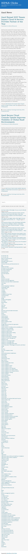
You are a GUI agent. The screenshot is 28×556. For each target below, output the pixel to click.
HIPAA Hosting (4, 384)
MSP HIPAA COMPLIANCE (6, 471)
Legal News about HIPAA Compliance (9, 457)
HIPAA (2, 351)
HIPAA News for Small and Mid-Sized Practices (11, 398)
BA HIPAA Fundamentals (6, 269)
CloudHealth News (5, 287)
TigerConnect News (5, 534)
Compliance (3, 292)
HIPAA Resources (5, 408)
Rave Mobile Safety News (6, 504)
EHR (2, 309)
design (2, 298)
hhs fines (3, 349)
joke (2, 443)
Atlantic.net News (5, 266)
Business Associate (5, 279)
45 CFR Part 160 (4, 255)
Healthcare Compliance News (7, 329)
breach (2, 276)
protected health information (7, 501)
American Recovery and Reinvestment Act (10, 264)
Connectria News (5, 295)
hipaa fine (3, 382)
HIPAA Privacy (4, 402)
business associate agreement (7, 280)
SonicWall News (4, 523)
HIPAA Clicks (9, 3)
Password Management (6, 480)
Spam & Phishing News (6, 524)
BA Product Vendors (5, 270)
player (2, 490)
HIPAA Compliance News (6, 367)
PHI (2, 486)
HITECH (3, 430)
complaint (3, 291)
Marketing (3, 463)
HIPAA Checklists (4, 361)
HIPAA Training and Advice (6, 415)
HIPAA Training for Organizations (8, 417)
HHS (2, 347)
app (2, 265)
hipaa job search (4, 387)
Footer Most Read (5, 318)
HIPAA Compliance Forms (6, 365)
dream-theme (4, 302)
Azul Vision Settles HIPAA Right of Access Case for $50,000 (13, 210)
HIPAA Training (4, 412)
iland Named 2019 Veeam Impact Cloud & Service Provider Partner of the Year (13, 20)
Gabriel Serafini (4, 320)
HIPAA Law (3, 391)
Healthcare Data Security (6, 335)
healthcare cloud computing (7, 328)
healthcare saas (4, 339)
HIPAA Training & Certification (7, 413)
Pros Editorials (4, 497)
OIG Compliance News (6, 474)
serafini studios (4, 512)
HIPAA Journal (14, 26)
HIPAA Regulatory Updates (7, 406)
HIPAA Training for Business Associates (9, 416)
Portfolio (15, 553)
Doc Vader (3, 301)
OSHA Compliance (5, 475)
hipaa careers (4, 360)
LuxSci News (4, 461)
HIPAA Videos (4, 421)
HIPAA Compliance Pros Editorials (8, 368)
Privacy (2, 494)
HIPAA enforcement (5, 380)
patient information (5, 483)
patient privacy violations (6, 485)
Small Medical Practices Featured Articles (10, 520)
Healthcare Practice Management (8, 338)
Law (2, 449)
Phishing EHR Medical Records (7, 487)
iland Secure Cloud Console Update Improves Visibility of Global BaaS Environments (13, 118)
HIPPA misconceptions (6, 428)
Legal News (3, 454)
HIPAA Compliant (5, 373)
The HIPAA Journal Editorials (7, 530)
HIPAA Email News (5, 377)
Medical (3, 465)
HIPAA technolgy (4, 410)
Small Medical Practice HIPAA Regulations (10, 519)
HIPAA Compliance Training (7, 372)
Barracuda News (4, 272)
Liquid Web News (5, 460)
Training (3, 538)
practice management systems (7, 493)
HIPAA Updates (4, 420)
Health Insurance (4, 325)
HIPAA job (3, 386)
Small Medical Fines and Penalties (8, 515)
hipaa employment (5, 379)
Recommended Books (6, 505)
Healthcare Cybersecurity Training (8, 332)
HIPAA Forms (4, 383)
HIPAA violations (4, 424)
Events (2, 313)
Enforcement (4, 312)
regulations (3, 507)
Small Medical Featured (6, 513)
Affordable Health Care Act (7, 261)
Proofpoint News (5, 496)
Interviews (3, 439)
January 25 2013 (4, 442)
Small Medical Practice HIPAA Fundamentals (10, 517)
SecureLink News (5, 509)
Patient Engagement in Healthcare (8, 482)
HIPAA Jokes (4, 390)
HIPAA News (4, 397)
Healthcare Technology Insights (8, 340)
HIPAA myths (4, 395)
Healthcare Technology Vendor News (14, 109)
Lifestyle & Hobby (5, 458)
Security (3, 511)
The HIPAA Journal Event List (7, 531)
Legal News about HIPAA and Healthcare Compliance (12, 456)
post (2, 491)
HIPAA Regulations (5, 405)
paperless (3, 479)
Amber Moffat (4, 262)
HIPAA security (4, 409)
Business (3, 277)
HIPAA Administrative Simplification (8, 353)
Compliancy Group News (6, 294)
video (2, 541)
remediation (3, 508)
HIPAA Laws (3, 393)
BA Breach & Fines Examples (7, 268)
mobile (2, 468)
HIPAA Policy (4, 401)
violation (3, 542)
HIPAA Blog (3, 356)
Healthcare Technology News (7, 342)
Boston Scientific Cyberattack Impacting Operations (12, 247)
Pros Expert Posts (5, 498)
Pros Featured (4, 500)
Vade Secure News (5, 539)
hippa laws (3, 426)
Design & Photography (6, 299)
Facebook (3, 314)
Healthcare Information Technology (8, 336)
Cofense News (4, 288)
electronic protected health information (9, 310)
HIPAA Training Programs (6, 419)
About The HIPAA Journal (6, 258)
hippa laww (3, 427)
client (2, 284)
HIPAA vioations (4, 423)
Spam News (3, 526)
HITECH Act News (5, 432)
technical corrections (5, 528)
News (2, 472)
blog (2, 275)
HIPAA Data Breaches (6, 375)
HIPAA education (4, 376)
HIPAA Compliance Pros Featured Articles (10, 371)
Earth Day (3, 305)
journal (2, 446)
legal (2, 453)
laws (2, 450)
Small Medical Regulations (6, 522)
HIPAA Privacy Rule (5, 404)
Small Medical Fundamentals (7, 516)
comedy (3, 290)
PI (1, 489)
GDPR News (4, 323)
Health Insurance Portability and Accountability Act (11, 327)
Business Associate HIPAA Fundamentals (10, 281)
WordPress (9, 553)
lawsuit (2, 452)
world (2, 545)
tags (2, 527)
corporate (3, 297)
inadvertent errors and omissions (8, 435)
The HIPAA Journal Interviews (7, 533)
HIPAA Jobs (3, 388)
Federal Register (4, 317)
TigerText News (4, 535)
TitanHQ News (4, 537)
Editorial (3, 306)
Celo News (3, 283)
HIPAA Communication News (7, 362)
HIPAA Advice (4, 354)
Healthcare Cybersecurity (6, 331)
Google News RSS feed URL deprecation (9, 324)
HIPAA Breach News (5, 358)
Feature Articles (4, 316)
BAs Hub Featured (5, 273)
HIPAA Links (3, 394)
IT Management (4, 441)
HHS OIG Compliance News (7, 350)
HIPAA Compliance (5, 364)
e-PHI (2, 303)
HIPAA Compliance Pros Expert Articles (9, 369)
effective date (4, 307)
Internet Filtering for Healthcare (8, 438)
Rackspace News (4, 502)
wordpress (3, 544)
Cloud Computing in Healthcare (7, 286)
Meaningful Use (4, 464)
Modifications (4, 469)
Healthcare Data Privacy (6, 334)
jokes (2, 445)
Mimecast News (4, 467)
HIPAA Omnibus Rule (5, 399)
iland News (7, 111)
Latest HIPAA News (5, 447)
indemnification (4, 437)
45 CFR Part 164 (4, 257)
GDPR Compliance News (6, 321)
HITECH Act (3, 431)
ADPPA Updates (4, 259)
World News (3, 546)
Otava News (4, 478)
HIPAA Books (4, 357)
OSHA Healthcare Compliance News (8, 476)
